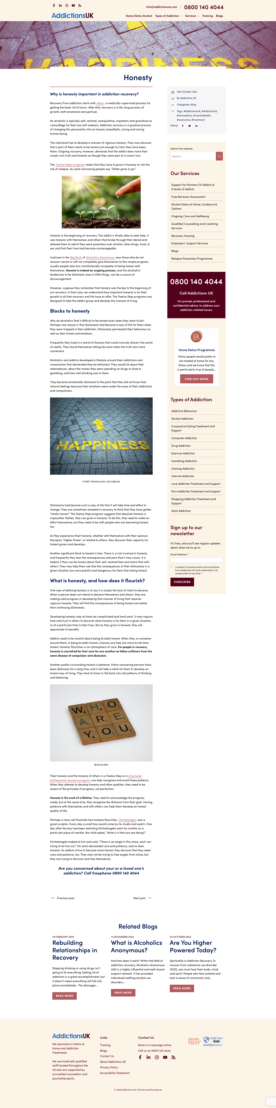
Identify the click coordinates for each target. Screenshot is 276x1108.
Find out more (196, 379)
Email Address (179, 554)
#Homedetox (184, 115)
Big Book (76, 257)
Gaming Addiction (182, 468)
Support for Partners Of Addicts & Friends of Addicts (192, 187)
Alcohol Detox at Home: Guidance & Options (194, 206)
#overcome (183, 119)
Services (190, 16)
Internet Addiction (182, 476)
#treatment (198, 119)
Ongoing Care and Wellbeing (190, 216)
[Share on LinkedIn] (197, 125)
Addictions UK (188, 98)
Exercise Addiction (183, 453)
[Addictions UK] (72, 15)
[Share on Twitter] (190, 125)
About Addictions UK (113, 1061)
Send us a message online (154, 1045)
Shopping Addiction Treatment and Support (193, 501)
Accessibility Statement (115, 1073)
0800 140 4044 (204, 6)
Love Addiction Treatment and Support (196, 483)
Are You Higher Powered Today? (193, 946)
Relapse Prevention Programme (191, 258)
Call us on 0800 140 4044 (154, 1050)
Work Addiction (181, 511)
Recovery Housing (182, 236)
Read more (64, 995)
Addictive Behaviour (184, 411)
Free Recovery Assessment (188, 196)
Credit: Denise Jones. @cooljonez (101, 481)
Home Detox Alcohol (139, 16)
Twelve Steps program (70, 164)
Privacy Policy (109, 1067)
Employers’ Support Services (189, 243)
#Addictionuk (209, 111)
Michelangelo (127, 820)
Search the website (181, 148)
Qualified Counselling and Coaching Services (194, 226)
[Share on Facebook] (183, 125)
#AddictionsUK (192, 111)
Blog (193, 104)
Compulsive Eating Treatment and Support (193, 428)
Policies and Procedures (150, 1089)
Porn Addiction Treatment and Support (196, 491)
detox (100, 103)
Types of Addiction (167, 16)
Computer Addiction (184, 438)
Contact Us (107, 1056)
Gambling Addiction (184, 461)
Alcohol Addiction (182, 418)
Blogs (219, 16)
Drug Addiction (181, 445)
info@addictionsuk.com (161, 7)
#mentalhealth (202, 115)
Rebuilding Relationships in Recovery (74, 949)
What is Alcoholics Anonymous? (136, 946)
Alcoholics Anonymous (100, 257)
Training (207, 16)
